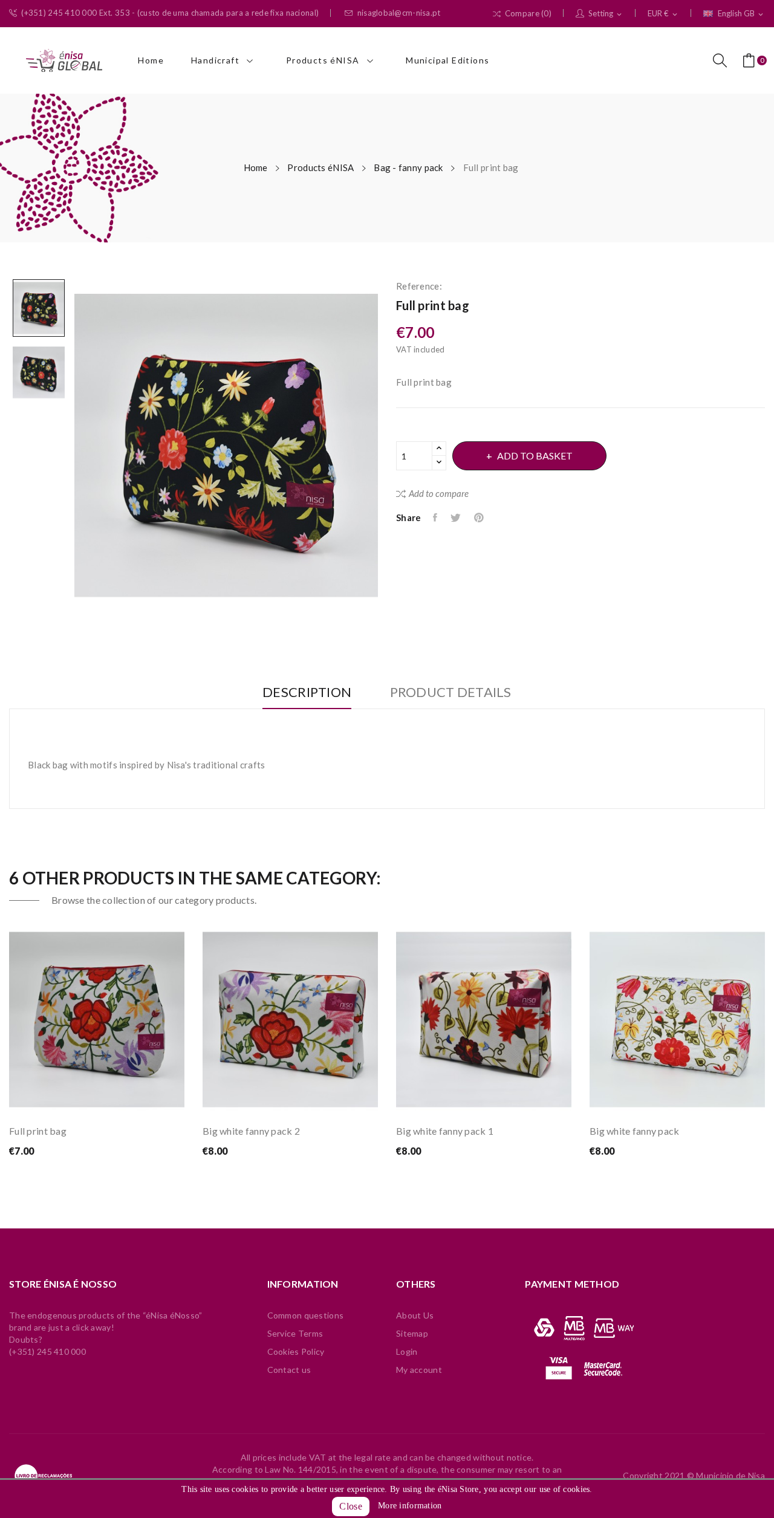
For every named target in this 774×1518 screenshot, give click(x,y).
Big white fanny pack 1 (444, 1131)
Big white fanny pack (635, 1131)
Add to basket (535, 455)
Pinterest (480, 517)
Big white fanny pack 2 (251, 1131)
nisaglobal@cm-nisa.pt (399, 13)
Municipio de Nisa (730, 1475)
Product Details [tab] (451, 692)
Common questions (305, 1315)
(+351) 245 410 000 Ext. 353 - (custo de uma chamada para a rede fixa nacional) (170, 13)
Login (406, 1351)
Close (350, 1506)
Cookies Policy (296, 1351)
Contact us (289, 1369)
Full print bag (38, 1131)
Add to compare (439, 493)
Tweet (456, 517)
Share (435, 517)
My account (419, 1369)
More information (409, 1505)
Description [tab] (306, 692)
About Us (415, 1315)
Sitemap (412, 1333)
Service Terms (295, 1333)
